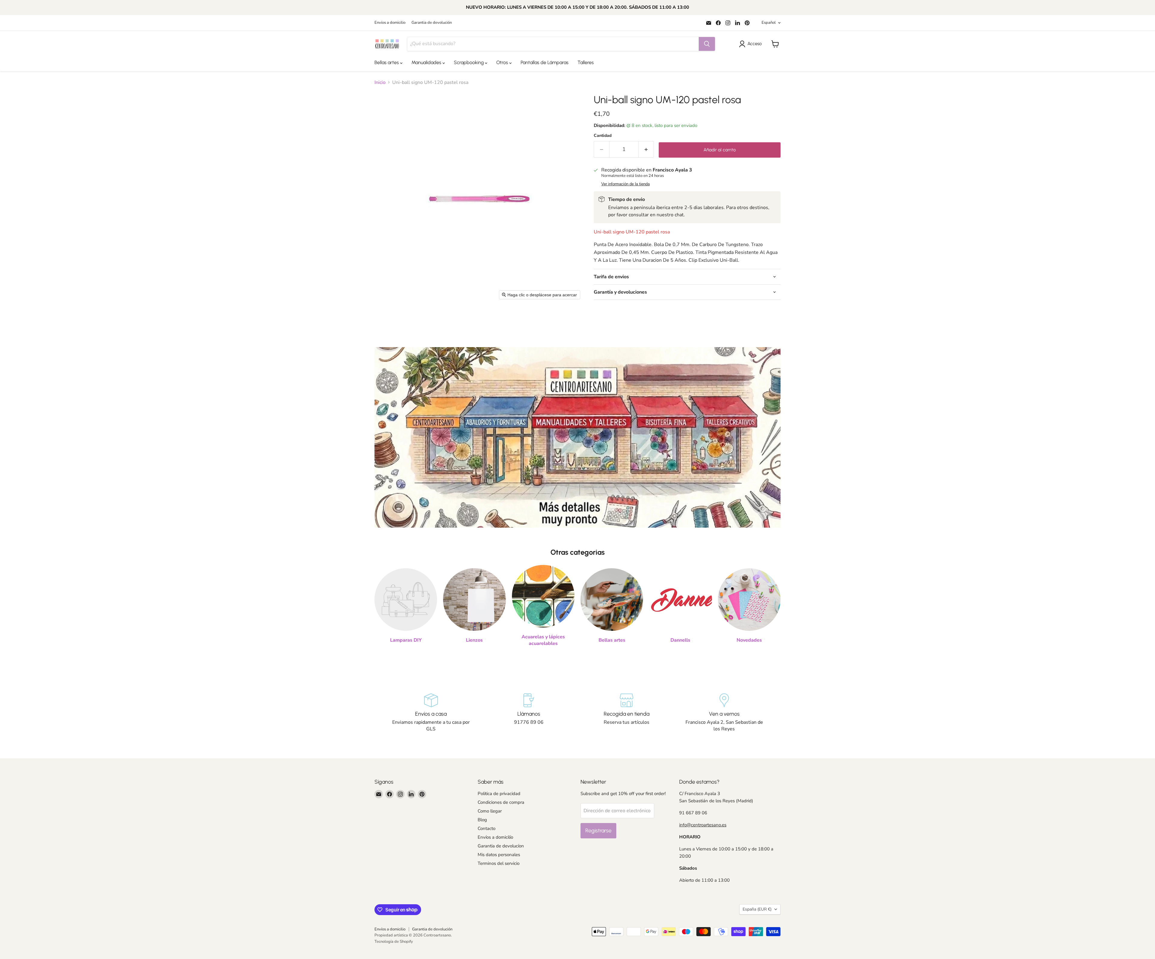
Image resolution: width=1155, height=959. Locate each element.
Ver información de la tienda (625, 184)
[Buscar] (707, 44)
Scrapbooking (469, 62)
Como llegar (490, 811)
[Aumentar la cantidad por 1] (646, 149)
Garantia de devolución (431, 22)
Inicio (380, 82)
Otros (502, 62)
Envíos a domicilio (389, 22)
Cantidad (602, 135)
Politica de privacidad (499, 794)
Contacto (486, 828)
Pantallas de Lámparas (544, 62)
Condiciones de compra (501, 802)
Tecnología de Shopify (393, 941)
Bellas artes (387, 62)
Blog (482, 820)
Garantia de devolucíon (501, 846)
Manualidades (426, 62)
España (757, 909)
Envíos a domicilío (495, 837)
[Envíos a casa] (431, 712)
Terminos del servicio (498, 863)
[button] (751, 44)
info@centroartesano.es (702, 825)
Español (769, 22)
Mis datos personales (499, 855)
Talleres (586, 62)
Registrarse (598, 830)
